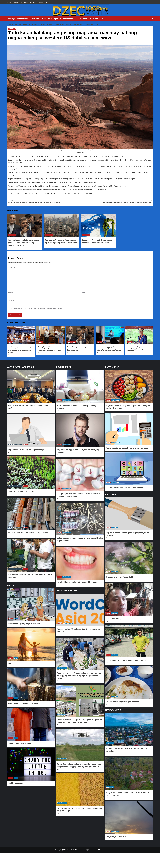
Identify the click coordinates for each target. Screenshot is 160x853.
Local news (26, 400)
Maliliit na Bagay (15, 783)
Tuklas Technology (67, 623)
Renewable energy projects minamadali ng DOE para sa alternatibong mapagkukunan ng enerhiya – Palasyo (109, 348)
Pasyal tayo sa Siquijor (116, 837)
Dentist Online (66, 400)
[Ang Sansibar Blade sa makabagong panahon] (31, 514)
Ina (9, 664)
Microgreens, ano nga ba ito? (21, 491)
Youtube (16, 2)
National (11, 342)
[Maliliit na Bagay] (31, 764)
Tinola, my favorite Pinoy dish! (119, 577)
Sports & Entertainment (63, 19)
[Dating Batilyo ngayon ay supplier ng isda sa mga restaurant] (31, 555)
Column (41, 2)
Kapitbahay (114, 527)
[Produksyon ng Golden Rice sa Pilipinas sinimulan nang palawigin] (80, 789)
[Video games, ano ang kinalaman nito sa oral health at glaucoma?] (80, 519)
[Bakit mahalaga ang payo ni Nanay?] (31, 604)
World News (47, 19)
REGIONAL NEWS (97, 19)
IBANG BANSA (12, 28)
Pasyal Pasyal (109, 743)
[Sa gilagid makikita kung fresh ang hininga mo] (80, 563)
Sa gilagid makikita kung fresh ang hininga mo (77, 582)
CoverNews (92, 850)
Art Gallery (33, 2)
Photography (24, 2)
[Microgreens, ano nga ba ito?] (31, 472)
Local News (35, 19)
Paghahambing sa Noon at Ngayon (23, 703)
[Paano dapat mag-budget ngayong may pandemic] (128, 429)
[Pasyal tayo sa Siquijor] (128, 817)
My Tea (15, 618)
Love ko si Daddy (113, 619)
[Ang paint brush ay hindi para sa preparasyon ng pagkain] (128, 513)
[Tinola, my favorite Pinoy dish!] (128, 558)
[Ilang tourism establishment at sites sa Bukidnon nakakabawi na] (128, 773)
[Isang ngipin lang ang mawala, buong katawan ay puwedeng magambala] (80, 475)
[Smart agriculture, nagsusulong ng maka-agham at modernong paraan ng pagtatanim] (80, 701)
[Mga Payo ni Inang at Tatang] (31, 724)
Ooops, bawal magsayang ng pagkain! (123, 702)
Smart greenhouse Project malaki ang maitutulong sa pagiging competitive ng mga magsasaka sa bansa (79, 675)
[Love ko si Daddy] (128, 599)
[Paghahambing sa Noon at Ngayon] (31, 684)
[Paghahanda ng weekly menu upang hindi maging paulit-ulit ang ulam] (128, 386)
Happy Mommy (115, 400)
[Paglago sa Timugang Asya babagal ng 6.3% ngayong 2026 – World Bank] (61, 225)
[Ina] (31, 644)
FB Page (9, 2)
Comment (12, 267)
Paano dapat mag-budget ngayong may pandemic (127, 448)
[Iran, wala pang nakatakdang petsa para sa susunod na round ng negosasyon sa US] (24, 225)
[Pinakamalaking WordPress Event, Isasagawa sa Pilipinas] (80, 610)
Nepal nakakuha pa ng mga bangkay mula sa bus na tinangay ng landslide (34, 201)
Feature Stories (81, 19)
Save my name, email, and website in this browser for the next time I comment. (37, 309)
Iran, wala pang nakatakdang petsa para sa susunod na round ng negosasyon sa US (23, 242)
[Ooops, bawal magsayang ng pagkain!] (128, 682)
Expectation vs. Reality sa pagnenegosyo (26, 450)
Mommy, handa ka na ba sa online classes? (125, 488)
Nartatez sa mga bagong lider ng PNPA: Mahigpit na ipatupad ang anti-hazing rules (139, 348)
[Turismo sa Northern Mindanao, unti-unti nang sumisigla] (128, 729)
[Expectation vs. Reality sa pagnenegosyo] (31, 430)
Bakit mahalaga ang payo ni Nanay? (24, 624)
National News (23, 19)
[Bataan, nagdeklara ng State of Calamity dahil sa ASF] (31, 386)
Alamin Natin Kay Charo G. (15, 400)
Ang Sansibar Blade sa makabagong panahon (28, 533)
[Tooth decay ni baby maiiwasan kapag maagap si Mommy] (80, 386)
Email (83, 292)
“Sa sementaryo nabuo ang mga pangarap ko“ (126, 660)
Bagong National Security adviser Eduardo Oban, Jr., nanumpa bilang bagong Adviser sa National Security (49, 348)
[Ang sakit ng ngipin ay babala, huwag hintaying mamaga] (80, 430)
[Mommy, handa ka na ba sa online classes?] (128, 468)
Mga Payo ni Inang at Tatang (20, 743)
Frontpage (11, 19)
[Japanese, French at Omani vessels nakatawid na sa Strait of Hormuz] (98, 225)
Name (10, 292)
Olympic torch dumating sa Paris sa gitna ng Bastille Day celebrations (127, 201)
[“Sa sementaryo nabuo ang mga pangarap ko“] (128, 641)
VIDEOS (47, 2)
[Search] (152, 18)
